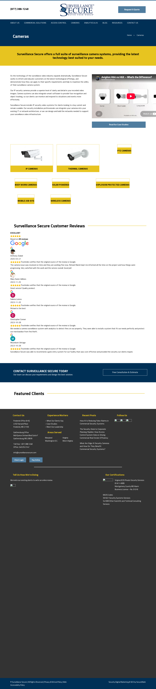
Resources (117, 22)
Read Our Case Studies (118, 124)
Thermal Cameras (78, 168)
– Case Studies (51, 423)
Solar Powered (60, 184)
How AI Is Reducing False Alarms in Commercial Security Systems (94, 422)
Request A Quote (132, 9)
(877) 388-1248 (19, 9)
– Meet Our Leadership (54, 426)
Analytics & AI (91, 22)
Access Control (58, 22)
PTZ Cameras (124, 150)
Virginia (65, 437)
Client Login (19, 460)
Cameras (75, 22)
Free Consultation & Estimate (125, 372)
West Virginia (68, 440)
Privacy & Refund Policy (53, 682)
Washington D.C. (51, 440)
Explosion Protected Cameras (112, 184)
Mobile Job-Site (26, 200)
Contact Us (132, 22)
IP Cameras (32, 168)
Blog (104, 22)
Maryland (48, 437)
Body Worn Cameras (26, 184)
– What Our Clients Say (54, 420)
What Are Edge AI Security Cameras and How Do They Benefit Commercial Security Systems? (94, 446)
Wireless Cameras (61, 200)
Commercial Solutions (35, 22)
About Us (14, 22)
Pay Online (36, 460)
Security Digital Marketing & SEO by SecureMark (127, 682)
